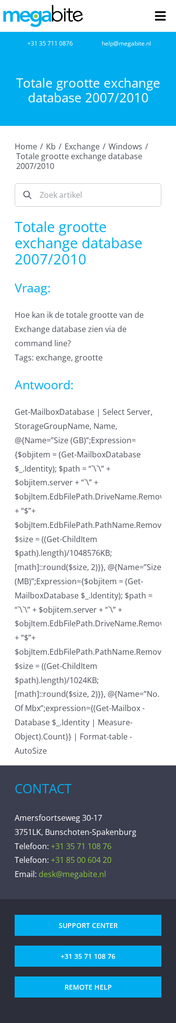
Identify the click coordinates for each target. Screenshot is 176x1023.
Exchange (82, 146)
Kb (51, 146)
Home (26, 146)
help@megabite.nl (126, 43)
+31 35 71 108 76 (81, 846)
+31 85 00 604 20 (81, 860)
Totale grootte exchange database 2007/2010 (79, 161)
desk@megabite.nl (72, 874)
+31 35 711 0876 (50, 43)
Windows (125, 146)
